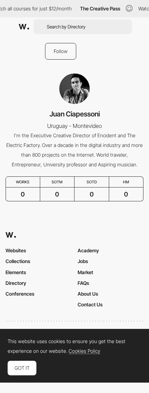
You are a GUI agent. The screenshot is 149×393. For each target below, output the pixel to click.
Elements (16, 272)
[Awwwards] (24, 26)
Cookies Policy (84, 351)
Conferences (20, 294)
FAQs (83, 283)
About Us (88, 294)
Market (85, 272)
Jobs (83, 261)
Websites (16, 250)
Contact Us (90, 304)
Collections (18, 261)
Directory (16, 283)
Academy (88, 250)
